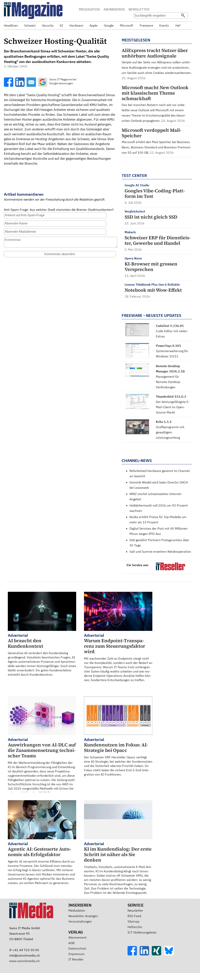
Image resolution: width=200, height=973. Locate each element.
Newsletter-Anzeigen (83, 916)
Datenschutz (77, 948)
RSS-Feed (134, 916)
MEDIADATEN (89, 9)
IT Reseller (76, 959)
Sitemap (133, 921)
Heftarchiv (135, 927)
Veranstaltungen (80, 921)
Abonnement (77, 937)
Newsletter (135, 910)
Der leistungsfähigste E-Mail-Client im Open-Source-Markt (172, 407)
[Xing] (158, 954)
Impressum (76, 954)
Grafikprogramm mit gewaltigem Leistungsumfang (170, 432)
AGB (71, 943)
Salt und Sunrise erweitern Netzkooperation (160, 551)
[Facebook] (134, 954)
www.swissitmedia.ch (24, 961)
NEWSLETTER (139, 9)
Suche (161, 10)
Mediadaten (76, 910)
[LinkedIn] (146, 954)
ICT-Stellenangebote (142, 932)
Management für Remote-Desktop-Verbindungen (168, 382)
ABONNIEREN (114, 9)
